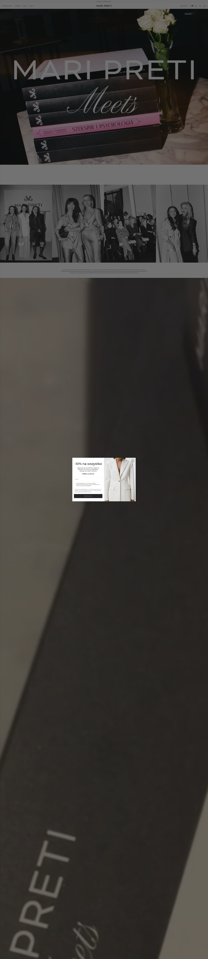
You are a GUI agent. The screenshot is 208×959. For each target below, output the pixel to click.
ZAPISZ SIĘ (88, 496)
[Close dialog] (132, 460)
